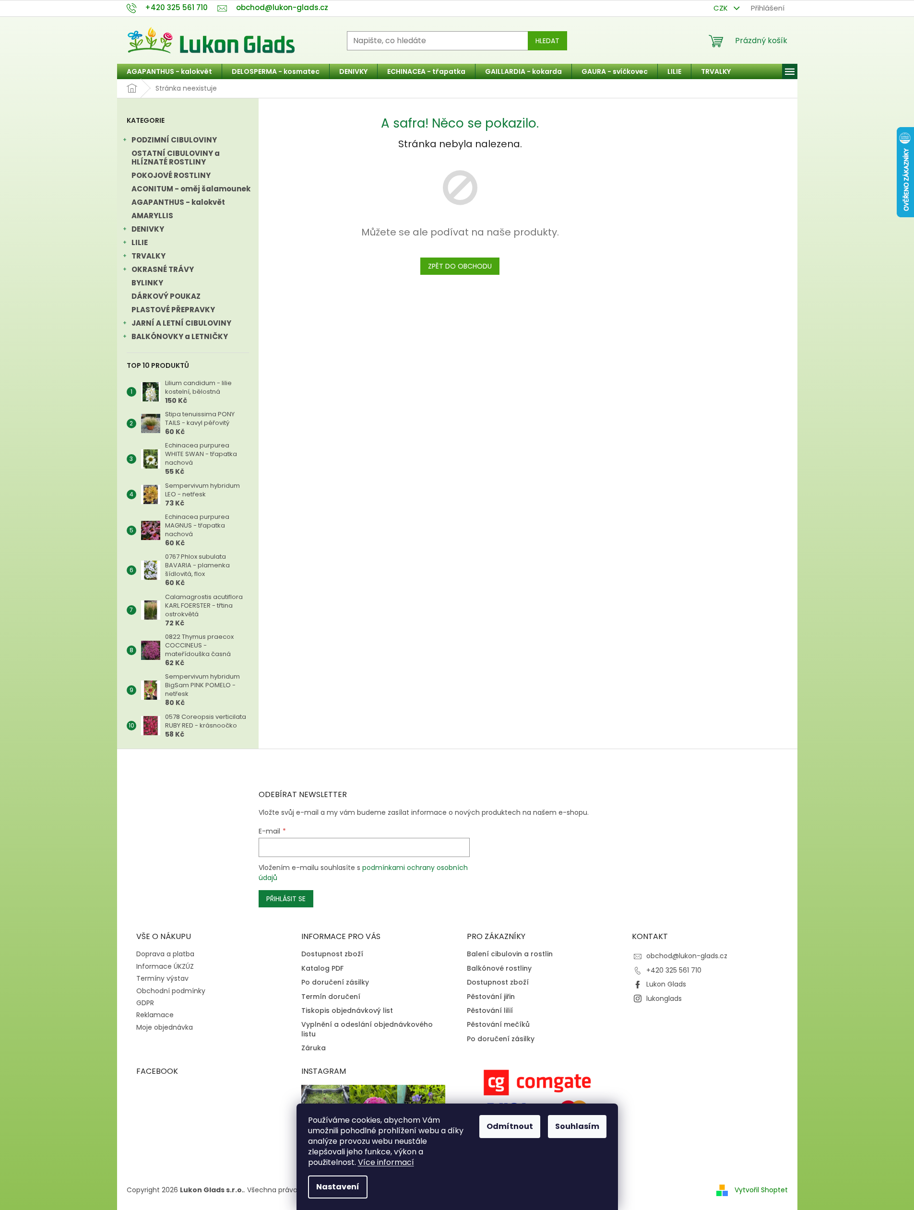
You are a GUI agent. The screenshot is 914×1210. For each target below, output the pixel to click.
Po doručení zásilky (335, 982)
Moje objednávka (164, 1027)
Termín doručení (330, 996)
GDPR (145, 1003)
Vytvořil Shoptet (761, 1190)
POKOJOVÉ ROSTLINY (171, 175)
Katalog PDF (322, 968)
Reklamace (155, 1015)
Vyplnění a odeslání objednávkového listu (367, 1029)
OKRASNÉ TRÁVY (162, 269)
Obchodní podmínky (170, 991)
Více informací (386, 1162)
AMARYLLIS (152, 216)
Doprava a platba (165, 954)
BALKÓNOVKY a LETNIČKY (179, 336)
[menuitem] (169, 71)
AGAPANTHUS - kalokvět (178, 202)
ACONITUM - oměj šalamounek (190, 189)
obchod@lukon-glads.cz (686, 956)
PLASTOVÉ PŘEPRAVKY (173, 310)
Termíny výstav (162, 978)
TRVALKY (148, 256)
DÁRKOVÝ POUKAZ (166, 296)
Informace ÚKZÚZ (165, 966)
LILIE (139, 242)
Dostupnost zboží (332, 954)
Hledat (547, 41)
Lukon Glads (666, 984)
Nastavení (337, 1186)
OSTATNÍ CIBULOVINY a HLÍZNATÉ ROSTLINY (175, 157)
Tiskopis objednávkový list (347, 1010)
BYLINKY (147, 283)
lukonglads (664, 998)
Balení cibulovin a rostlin (510, 954)
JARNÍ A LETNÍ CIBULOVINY (181, 323)
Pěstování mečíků (498, 1024)
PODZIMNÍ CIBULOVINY (174, 140)
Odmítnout (510, 1126)
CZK (721, 8)
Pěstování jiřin (491, 996)
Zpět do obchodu (460, 266)
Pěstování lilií (490, 1010)
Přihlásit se (286, 899)
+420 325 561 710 (673, 970)
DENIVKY (147, 229)
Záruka (313, 1048)
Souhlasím (577, 1126)
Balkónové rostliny (499, 968)
